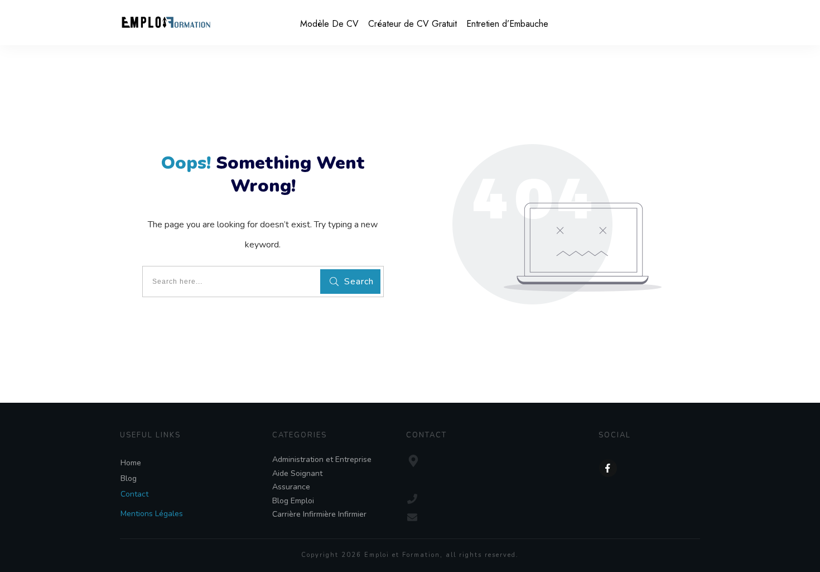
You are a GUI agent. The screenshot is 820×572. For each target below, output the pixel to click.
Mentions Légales (151, 513)
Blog (128, 478)
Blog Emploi (293, 500)
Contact (134, 494)
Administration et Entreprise (322, 459)
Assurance (291, 487)
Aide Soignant (297, 473)
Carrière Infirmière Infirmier (319, 514)
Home (130, 462)
